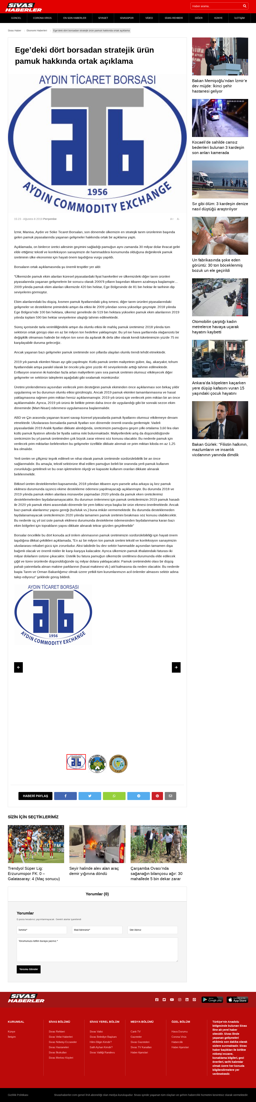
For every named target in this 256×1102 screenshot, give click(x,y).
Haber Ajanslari (139, 1052)
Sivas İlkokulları (58, 1052)
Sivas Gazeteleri (140, 1042)
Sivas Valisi (96, 1031)
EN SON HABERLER (74, 18)
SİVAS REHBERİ (174, 18)
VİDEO (149, 18)
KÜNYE (218, 18)
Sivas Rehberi (57, 1031)
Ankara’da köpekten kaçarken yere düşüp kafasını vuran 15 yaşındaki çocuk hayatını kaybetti (219, 390)
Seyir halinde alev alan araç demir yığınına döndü (94, 871)
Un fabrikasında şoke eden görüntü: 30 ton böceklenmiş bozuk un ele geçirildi (217, 265)
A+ (172, 219)
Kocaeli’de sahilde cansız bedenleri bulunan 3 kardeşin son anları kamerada (218, 147)
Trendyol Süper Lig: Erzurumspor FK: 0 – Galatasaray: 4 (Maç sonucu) (34, 873)
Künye (11, 1031)
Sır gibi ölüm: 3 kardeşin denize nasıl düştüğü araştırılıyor (220, 206)
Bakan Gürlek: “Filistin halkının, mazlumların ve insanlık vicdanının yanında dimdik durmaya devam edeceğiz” (220, 452)
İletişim (12, 1037)
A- (178, 219)
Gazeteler (136, 1037)
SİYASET (103, 18)
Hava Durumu (180, 1031)
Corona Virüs (179, 1037)
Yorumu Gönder (28, 969)
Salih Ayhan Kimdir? (101, 1047)
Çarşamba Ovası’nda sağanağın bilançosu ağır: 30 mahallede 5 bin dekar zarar (157, 873)
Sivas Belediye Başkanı (103, 1037)
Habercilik (177, 1042)
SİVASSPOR (127, 18)
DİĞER (199, 18)
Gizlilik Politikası (18, 1095)
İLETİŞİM (239, 18)
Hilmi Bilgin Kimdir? (101, 1042)
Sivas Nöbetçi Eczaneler (63, 1042)
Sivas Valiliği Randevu (102, 1052)
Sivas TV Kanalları (141, 1047)
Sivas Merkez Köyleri (61, 1057)
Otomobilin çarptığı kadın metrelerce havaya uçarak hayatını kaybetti (215, 327)
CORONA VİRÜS (42, 18)
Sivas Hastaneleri (59, 1047)
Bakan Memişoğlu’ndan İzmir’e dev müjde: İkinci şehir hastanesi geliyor (219, 86)
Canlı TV (136, 1031)
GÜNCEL (16, 18)
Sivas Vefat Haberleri (61, 1037)
